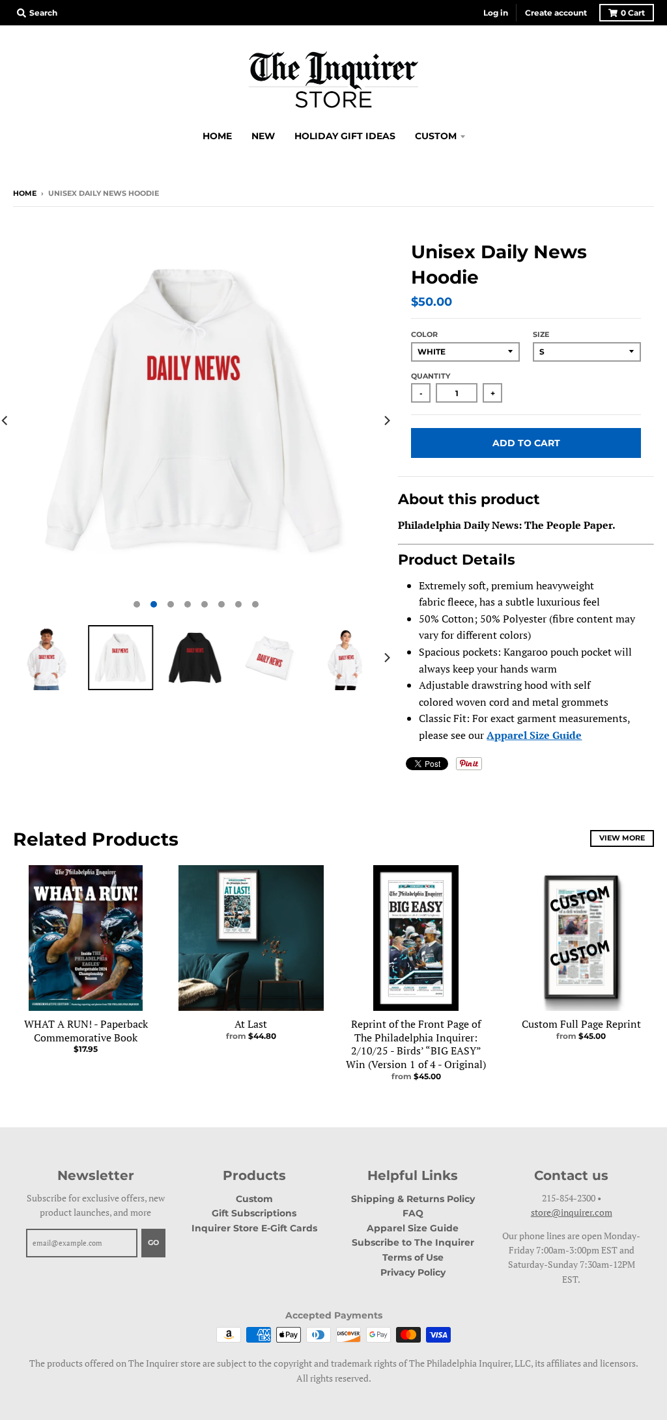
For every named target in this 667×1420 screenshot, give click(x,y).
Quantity (430, 376)
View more (622, 837)
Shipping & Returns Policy (413, 1199)
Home (24, 193)
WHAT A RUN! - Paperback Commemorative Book (86, 1031)
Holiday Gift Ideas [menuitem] (344, 136)
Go (153, 1242)
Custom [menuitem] (436, 136)
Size (541, 334)
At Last (250, 1024)
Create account (556, 13)
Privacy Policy (413, 1272)
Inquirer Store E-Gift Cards (254, 1228)
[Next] (386, 420)
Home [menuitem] (217, 136)
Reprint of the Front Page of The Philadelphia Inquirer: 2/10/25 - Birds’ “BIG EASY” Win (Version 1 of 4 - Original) (416, 1044)
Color (424, 334)
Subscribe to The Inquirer (413, 1242)
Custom (254, 1199)
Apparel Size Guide (534, 735)
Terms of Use (413, 1257)
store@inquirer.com (571, 1212)
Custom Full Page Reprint (581, 1024)
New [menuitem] (263, 136)
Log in (495, 13)
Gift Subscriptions (254, 1213)
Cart (633, 13)
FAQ (413, 1213)
